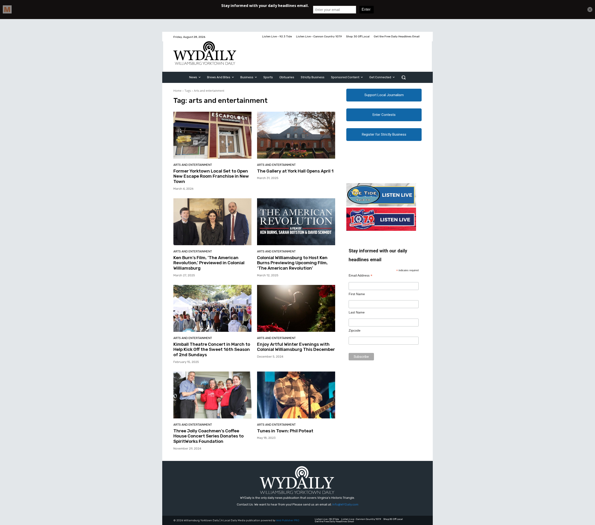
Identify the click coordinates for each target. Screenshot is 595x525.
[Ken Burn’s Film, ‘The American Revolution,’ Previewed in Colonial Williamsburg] (212, 221)
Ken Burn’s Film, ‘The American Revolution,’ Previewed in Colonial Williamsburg (209, 263)
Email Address (360, 275)
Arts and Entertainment (192, 164)
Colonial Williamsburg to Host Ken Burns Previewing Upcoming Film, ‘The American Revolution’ (292, 263)
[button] (403, 77)
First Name (357, 294)
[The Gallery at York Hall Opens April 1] (296, 135)
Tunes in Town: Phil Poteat (285, 431)
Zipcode (354, 330)
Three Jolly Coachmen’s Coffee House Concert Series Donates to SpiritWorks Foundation (208, 436)
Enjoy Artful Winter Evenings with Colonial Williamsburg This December (296, 347)
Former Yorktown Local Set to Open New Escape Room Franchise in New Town (211, 176)
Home (177, 91)
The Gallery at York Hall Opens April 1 (295, 171)
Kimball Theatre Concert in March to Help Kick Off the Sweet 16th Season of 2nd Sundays (211, 350)
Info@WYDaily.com (345, 504)
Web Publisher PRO (287, 520)
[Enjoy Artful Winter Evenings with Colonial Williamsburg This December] (296, 308)
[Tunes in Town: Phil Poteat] (296, 395)
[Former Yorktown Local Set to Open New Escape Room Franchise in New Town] (212, 135)
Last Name (357, 312)
